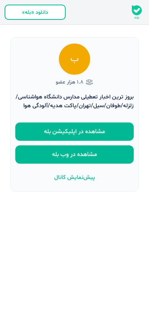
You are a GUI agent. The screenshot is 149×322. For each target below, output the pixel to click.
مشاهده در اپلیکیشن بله (74, 131)
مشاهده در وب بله (74, 154)
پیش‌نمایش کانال (74, 178)
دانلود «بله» (35, 12)
